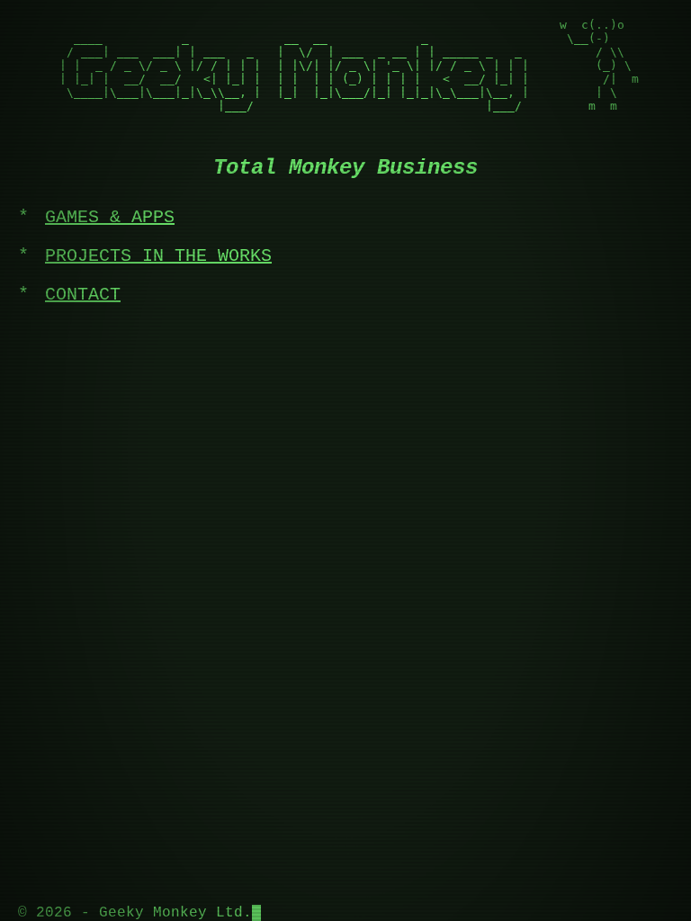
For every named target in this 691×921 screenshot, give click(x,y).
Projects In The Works (158, 256)
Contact (83, 294)
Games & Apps (110, 217)
